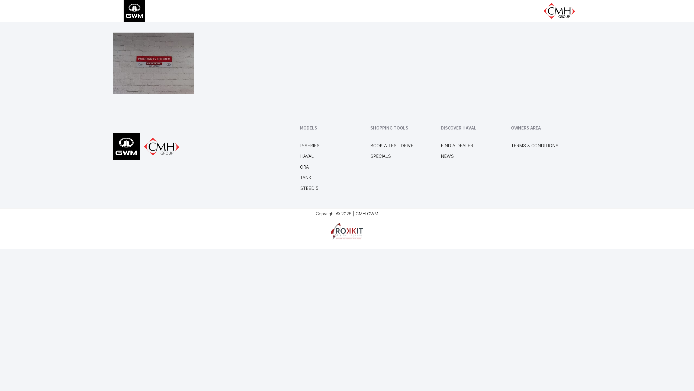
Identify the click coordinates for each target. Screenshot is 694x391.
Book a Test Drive (391, 145)
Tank (305, 177)
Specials (380, 156)
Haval (307, 156)
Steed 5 (309, 188)
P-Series (310, 145)
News (447, 156)
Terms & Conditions (534, 145)
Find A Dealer (457, 145)
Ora (304, 167)
